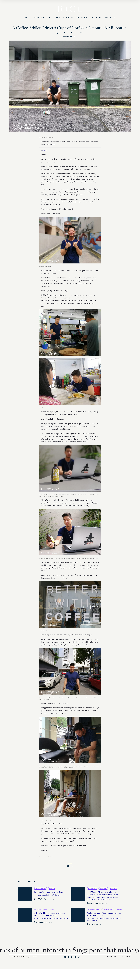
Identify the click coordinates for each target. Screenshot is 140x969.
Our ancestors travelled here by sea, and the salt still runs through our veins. (104, 919)
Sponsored (118, 909)
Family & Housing (92, 888)
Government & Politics (40, 909)
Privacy (128, 957)
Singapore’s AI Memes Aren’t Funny (49, 892)
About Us (108, 18)
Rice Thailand (111, 957)
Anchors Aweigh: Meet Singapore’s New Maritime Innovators (104, 914)
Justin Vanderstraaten (67, 33)
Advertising (96, 18)
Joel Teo (93, 924)
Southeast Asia (38, 18)
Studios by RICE (83, 18)
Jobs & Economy (107, 909)
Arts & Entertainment (40, 888)
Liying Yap (40, 899)
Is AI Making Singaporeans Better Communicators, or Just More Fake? (102, 893)
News (51, 909)
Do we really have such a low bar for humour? (47, 895)
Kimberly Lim (94, 903)
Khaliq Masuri (44, 150)
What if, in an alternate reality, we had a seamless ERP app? (51, 918)
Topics (26, 18)
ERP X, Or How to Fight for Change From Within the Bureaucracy (49, 914)
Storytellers (68, 18)
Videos (57, 18)
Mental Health (103, 888)
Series (49, 18)
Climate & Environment (94, 909)
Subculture (52, 888)
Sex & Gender (113, 888)
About (121, 957)
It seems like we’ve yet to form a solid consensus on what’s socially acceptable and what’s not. (102, 898)
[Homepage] (70, 9)
